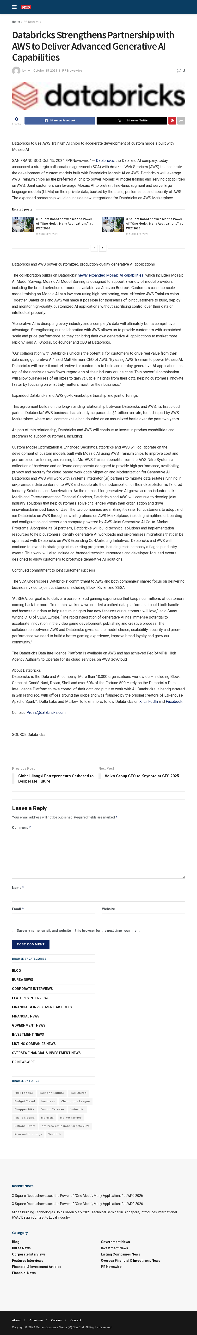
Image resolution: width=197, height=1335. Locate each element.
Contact (75, 1320)
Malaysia (47, 1117)
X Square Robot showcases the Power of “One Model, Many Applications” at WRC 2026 (64, 223)
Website (108, 909)
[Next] (102, 248)
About (16, 1320)
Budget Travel (24, 1101)
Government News (28, 1025)
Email (18, 909)
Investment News (28, 1034)
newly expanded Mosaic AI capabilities (111, 275)
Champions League (75, 1101)
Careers (56, 1320)
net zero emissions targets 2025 (66, 1126)
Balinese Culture (51, 1093)
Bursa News (22, 980)
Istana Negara (24, 1117)
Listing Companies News (34, 1044)
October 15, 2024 (45, 70)
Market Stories (71, 1117)
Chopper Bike (24, 1109)
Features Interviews (30, 998)
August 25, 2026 (48, 234)
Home (16, 21)
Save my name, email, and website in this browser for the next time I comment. (79, 930)
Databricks (105, 160)
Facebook (174, 701)
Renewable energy (28, 1134)
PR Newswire (32, 21)
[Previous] (94, 248)
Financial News (25, 1016)
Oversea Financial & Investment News (46, 1053)
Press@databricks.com (46, 712)
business (48, 1101)
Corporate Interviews (32, 989)
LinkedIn (150, 701)
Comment (21, 827)
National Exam (24, 1126)
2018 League (23, 1093)
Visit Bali (54, 1134)
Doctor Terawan (52, 1109)
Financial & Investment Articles (42, 1007)
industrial (77, 1109)
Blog (16, 970)
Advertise (36, 1320)
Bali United (78, 1093)
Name (18, 887)
